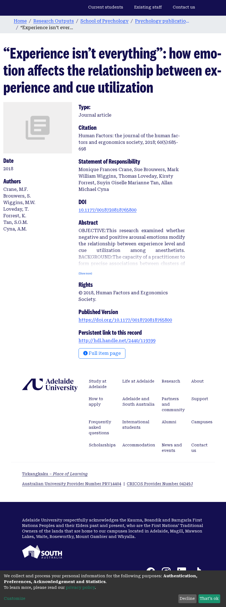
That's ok (209, 598)
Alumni (169, 422)
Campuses (201, 422)
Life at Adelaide (138, 381)
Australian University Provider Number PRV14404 (71, 484)
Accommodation (138, 445)
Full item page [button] (104, 353)
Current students (105, 7)
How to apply (96, 402)
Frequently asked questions (100, 427)
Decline (187, 598)
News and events (172, 448)
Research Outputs (53, 21)
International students (135, 425)
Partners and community (173, 404)
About (197, 381)
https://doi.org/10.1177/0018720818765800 (125, 320)
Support (199, 399)
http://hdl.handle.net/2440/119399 (117, 340)
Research (171, 381)
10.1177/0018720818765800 (107, 210)
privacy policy (80, 587)
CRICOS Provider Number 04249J (160, 484)
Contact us (184, 7)
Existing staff (148, 7)
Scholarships (102, 445)
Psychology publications (162, 21)
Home (20, 21)
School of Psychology (104, 21)
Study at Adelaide (98, 384)
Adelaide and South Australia (138, 402)
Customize (14, 598)
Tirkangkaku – (55, 474)
